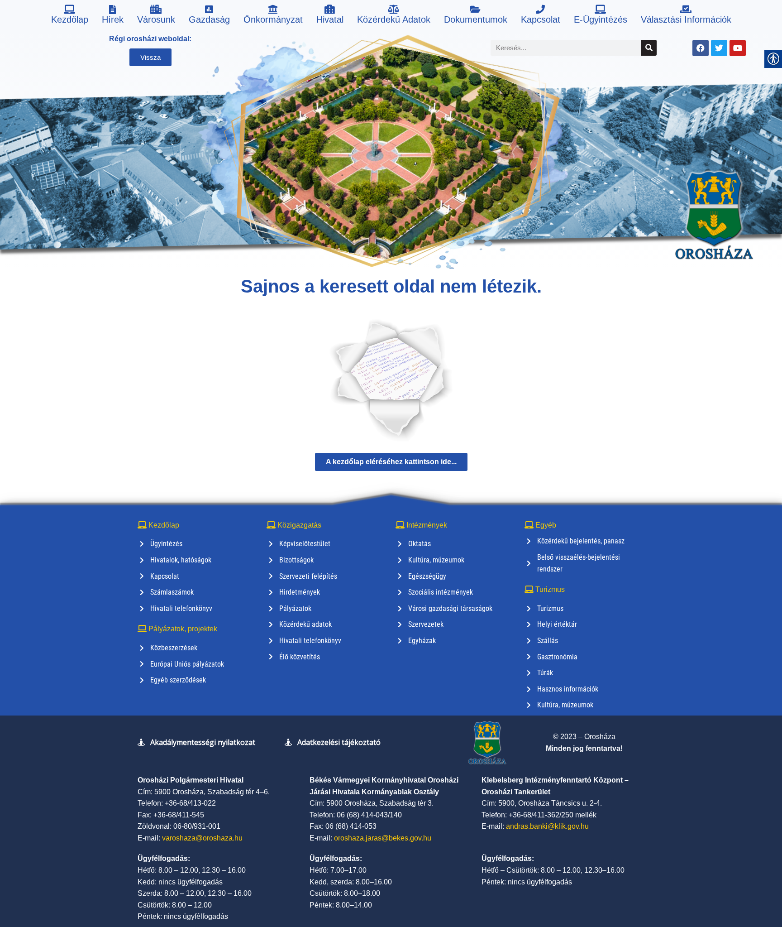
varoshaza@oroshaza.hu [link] (202, 838)
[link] (69, 16)
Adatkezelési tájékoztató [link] (339, 742)
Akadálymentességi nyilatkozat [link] (202, 742)
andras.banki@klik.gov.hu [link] (547, 826)
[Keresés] (649, 48)
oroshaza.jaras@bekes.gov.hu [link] (382, 838)
